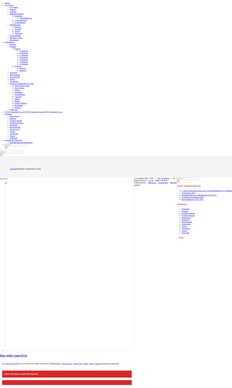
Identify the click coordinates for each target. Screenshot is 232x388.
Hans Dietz (10, 364)
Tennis (184, 226)
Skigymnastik (186, 222)
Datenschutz (163, 183)
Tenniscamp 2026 (188, 193)
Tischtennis (185, 229)
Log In (150, 180)
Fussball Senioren (188, 215)
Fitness (85, 364)
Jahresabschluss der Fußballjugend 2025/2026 (199, 195)
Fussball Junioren (188, 213)
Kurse (91, 364)
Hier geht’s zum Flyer (13, 355)
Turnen (75, 364)
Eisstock (184, 211)
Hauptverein (67, 364)
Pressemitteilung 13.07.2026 (192, 199)
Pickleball (185, 220)
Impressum (152, 183)
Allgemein (185, 209)
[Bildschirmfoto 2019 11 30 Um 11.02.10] (69, 350)
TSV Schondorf (163, 178)
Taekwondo (186, 224)
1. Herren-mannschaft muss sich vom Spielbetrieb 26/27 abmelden (206, 191)
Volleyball (185, 233)
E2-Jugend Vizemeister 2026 (192, 197)
